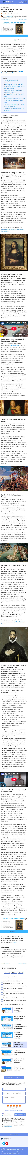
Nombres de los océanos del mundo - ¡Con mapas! (13, 994)
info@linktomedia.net (8, 1126)
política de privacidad (6, 1115)
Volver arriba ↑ (14, 1135)
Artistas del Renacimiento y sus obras (19, 1053)
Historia (9, 5)
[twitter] (3, 1143)
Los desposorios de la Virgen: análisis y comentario (20, 1061)
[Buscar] (26, 2)
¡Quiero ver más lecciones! (14, 1077)
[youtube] (6, 1143)
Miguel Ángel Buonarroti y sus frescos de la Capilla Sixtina (14, 87)
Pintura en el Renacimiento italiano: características (20, 1026)
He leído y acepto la (6, 1114)
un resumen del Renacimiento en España (13, 623)
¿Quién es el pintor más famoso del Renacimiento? (14, 109)
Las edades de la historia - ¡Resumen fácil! (13, 998)
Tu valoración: (14, 1108)
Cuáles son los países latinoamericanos (13, 989)
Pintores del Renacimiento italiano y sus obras (20, 1069)
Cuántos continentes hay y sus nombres (13, 991)
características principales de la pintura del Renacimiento (12, 230)
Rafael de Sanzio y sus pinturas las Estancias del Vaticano (13, 91)
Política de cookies (15, 1153)
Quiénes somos (20, 1149)
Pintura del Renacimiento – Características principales (18, 1035)
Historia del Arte (15, 5)
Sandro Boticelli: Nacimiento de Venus (15, 98)
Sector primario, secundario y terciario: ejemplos (15, 986)
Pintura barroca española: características (18, 1010)
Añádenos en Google (21, 40)
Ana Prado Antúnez (8, 16)
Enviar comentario (20, 1115)
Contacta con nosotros (6, 1151)
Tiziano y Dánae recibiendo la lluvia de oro (14, 95)
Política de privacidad (6, 1153)
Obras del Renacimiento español (12, 72)
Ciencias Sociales (4, 5)
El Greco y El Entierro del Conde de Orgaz (13, 101)
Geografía (14, 972)
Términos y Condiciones (17, 1151)
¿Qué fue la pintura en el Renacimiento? (11, 81)
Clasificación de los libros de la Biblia (12, 981)
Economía (7, 972)
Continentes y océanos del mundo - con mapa (14, 1000)
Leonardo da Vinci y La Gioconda (14, 84)
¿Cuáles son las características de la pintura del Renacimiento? (14, 105)
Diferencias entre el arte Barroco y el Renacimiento (19, 1018)
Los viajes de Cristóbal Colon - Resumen (13, 984)
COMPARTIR (21, 2)
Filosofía (21, 972)
